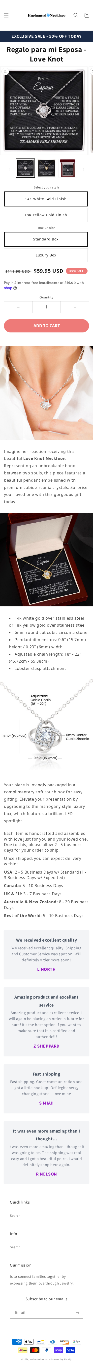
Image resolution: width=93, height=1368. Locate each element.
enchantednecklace (40, 1359)
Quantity (46, 297)
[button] (6, 15)
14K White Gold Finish (46, 198)
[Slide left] (9, 169)
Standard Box (46, 239)
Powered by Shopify (61, 1359)
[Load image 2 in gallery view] (46, 168)
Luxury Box (46, 255)
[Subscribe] (77, 1313)
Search (15, 1215)
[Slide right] (83, 169)
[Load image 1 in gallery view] (25, 168)
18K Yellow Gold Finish (46, 214)
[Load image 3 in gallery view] (67, 168)
